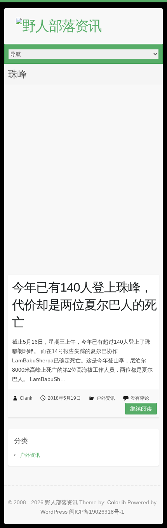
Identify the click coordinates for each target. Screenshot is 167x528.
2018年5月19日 (64, 398)
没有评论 (139, 398)
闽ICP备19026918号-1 (96, 512)
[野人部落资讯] (58, 26)
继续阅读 (141, 409)
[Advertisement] (83, 171)
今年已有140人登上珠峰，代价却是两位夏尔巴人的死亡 (84, 304)
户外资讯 (105, 398)
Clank (26, 398)
